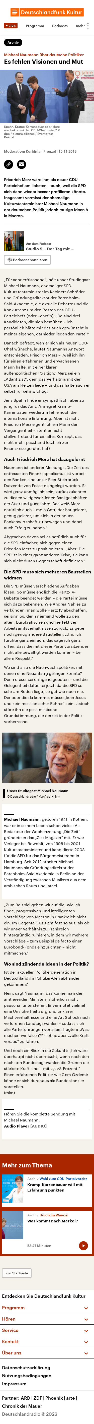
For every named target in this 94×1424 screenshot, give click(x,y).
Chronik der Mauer (22, 1406)
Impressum (14, 1383)
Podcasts (60, 26)
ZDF (39, 1398)
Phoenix (55, 1398)
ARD (27, 1398)
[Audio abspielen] (83, 1245)
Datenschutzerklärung (26, 1367)
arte (71, 1398)
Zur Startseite (17, 1273)
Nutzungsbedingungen (26, 1375)
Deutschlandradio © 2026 (29, 1414)
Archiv (13, 42)
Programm (35, 26)
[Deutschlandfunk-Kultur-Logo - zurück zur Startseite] (47, 12)
